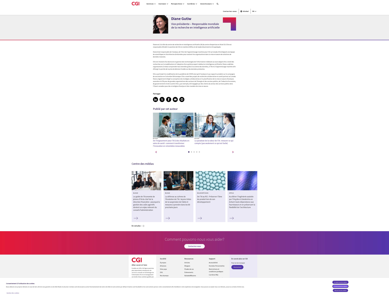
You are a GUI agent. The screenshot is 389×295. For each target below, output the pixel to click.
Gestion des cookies (13, 293)
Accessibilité (213, 263)
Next (233, 152)
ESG (161, 272)
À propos (163, 263)
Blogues (187, 266)
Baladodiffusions (190, 276)
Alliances (163, 266)
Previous (156, 152)
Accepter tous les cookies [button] (340, 282)
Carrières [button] (191, 4)
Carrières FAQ (213, 275)
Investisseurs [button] (206, 4)
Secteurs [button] (162, 4)
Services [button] (150, 4)
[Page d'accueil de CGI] (135, 3)
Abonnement (237, 267)
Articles (187, 263)
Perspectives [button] (176, 4)
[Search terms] (217, 4)
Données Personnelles (216, 266)
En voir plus (136, 226)
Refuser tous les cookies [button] (340, 290)
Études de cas (189, 269)
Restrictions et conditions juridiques (216, 270)
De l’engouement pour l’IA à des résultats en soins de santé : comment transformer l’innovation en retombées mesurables (171, 143)
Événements (188, 272)
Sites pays (163, 269)
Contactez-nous (230, 11)
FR (253, 11)
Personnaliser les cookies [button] (340, 286)
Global (246, 11)
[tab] (189, 152)
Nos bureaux (164, 276)
